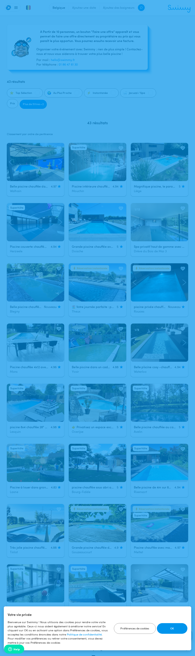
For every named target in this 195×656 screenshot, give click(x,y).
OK (172, 628)
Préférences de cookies (134, 628)
